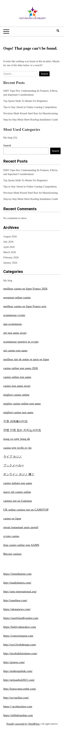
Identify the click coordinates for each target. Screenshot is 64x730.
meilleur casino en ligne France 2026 (25, 288)
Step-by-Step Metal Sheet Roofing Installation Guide (30, 119)
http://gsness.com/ (14, 662)
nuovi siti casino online (17, 492)
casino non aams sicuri (16, 386)
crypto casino (11, 536)
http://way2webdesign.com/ (19, 644)
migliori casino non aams (18, 412)
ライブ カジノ (12, 456)
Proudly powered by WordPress (23, 723)
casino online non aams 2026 (20, 368)
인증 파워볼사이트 (15, 421)
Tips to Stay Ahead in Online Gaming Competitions (30, 107)
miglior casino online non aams (22, 403)
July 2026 (8, 241)
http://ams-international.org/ (20, 591)
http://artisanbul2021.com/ (19, 680)
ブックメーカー (13, 465)
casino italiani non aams (17, 483)
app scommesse (12, 324)
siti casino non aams (15, 350)
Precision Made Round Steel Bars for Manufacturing (30, 113)
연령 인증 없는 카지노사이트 (22, 430)
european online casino (17, 297)
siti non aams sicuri (14, 332)
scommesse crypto (14, 315)
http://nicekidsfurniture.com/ (20, 653)
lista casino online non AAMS (21, 545)
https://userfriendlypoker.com (20, 618)
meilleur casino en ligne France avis (24, 306)
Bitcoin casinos (12, 553)
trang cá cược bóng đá (16, 439)
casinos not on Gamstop (17, 500)
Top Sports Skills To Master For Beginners (25, 101)
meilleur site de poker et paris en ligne (26, 359)
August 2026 (10, 236)
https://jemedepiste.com (17, 573)
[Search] (58, 30)
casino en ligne (12, 518)
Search (7, 145)
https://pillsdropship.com (18, 715)
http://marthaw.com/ (15, 600)
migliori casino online (16, 394)
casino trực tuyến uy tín (17, 447)
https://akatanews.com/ (17, 609)
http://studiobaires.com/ (17, 582)
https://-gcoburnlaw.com (17, 706)
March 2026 (9, 252)
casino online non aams (17, 377)
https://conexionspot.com (18, 635)
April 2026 (9, 247)
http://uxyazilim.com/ (16, 697)
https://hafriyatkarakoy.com (19, 626)
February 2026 (11, 257)
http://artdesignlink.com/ (17, 671)
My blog (7, 137)
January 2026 (10, 262)
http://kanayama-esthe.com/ (19, 688)
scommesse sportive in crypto (21, 341)
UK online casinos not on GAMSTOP (26, 509)
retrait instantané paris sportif (20, 527)
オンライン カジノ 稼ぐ (18, 474)
